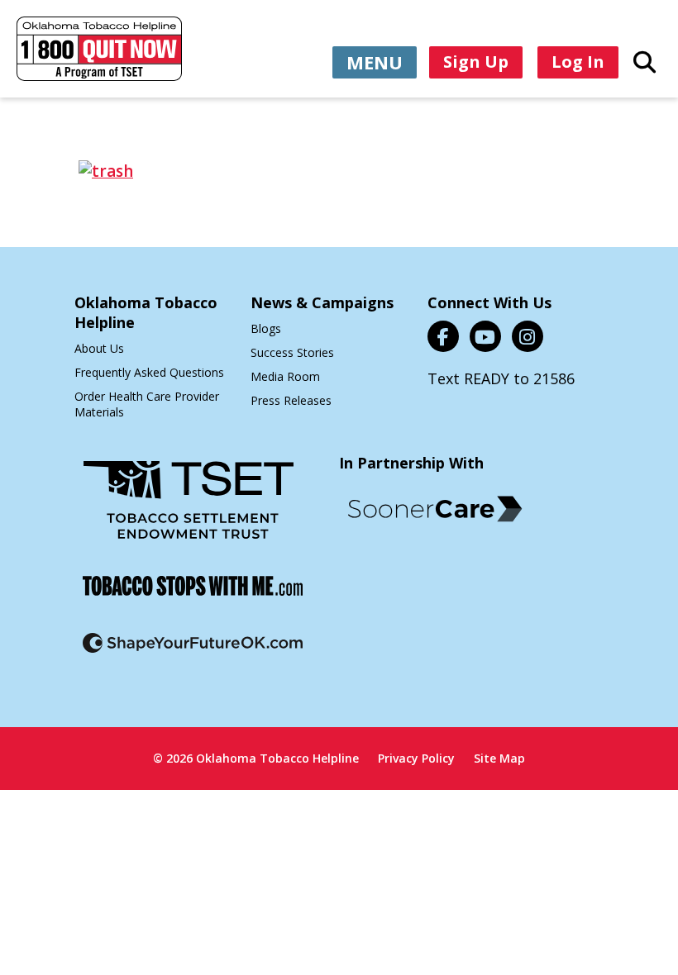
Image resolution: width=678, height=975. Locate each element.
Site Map (499, 758)
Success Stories (292, 352)
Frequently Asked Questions (149, 372)
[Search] (644, 61)
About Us (99, 348)
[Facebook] (443, 336)
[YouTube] (485, 336)
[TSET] (188, 510)
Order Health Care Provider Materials (146, 404)
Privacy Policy (416, 758)
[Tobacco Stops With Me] (193, 596)
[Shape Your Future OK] (193, 653)
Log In (577, 61)
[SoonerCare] (435, 509)
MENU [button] (374, 62)
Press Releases (291, 400)
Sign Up (475, 61)
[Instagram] (527, 336)
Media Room (285, 376)
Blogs (266, 328)
